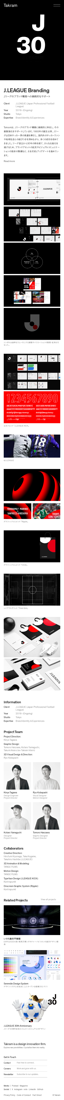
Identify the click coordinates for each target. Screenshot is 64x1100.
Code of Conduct (24, 1095)
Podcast (15, 1086)
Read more (9, 161)
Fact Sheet (36, 1095)
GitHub (40, 1089)
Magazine (24, 1086)
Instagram (18, 1089)
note (25, 1089)
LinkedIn (32, 1089)
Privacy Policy (9, 1095)
